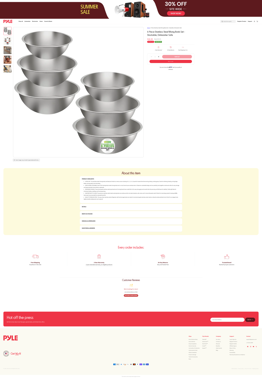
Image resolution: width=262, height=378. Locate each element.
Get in (249, 319)
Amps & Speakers (192, 343)
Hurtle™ (204, 346)
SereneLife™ (205, 341)
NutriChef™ (205, 343)
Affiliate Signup (233, 346)
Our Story (218, 339)
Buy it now (170, 61)
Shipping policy (255, 368)
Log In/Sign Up (233, 339)
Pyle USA (9, 368)
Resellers (218, 346)
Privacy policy (241, 368)
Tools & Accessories (193, 357)
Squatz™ (204, 348)
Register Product (233, 341)
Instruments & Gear (193, 350)
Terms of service (247, 368)
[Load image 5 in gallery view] (7, 69)
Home (148, 28)
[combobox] (226, 21)
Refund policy (234, 368)
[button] (27, 21)
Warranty (232, 350)
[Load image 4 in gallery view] (7, 60)
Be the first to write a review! (131, 295)
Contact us (218, 341)
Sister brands (219, 348)
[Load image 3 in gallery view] (7, 50)
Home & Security (192, 346)
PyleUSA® (204, 339)
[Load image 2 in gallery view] (7, 40)
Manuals (218, 343)
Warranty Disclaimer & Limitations (237, 354)
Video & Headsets (193, 352)
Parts (190, 359)
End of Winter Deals (193, 339)
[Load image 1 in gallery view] (7, 31)
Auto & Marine (192, 341)
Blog (217, 350)
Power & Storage (192, 354)
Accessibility (232, 352)
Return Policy (233, 348)
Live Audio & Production (194, 348)
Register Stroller (233, 343)
